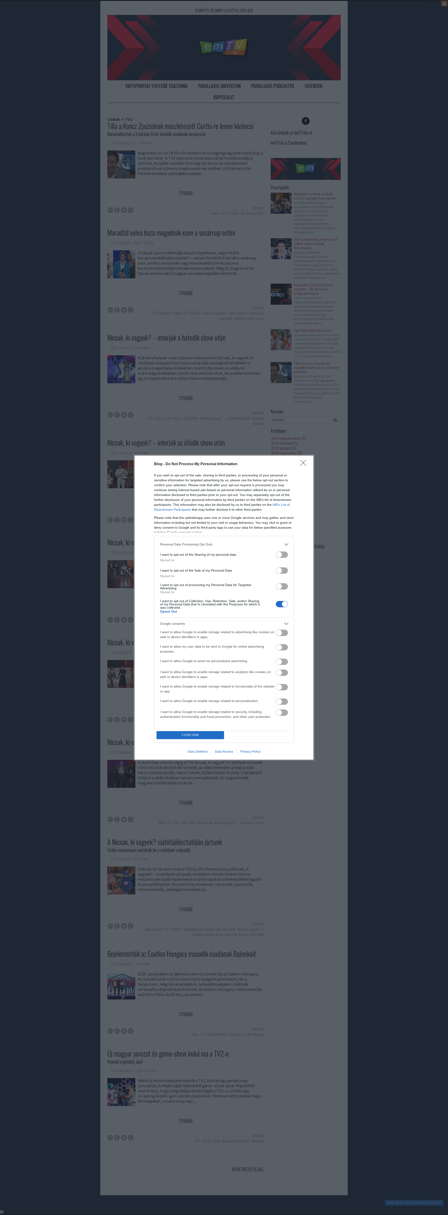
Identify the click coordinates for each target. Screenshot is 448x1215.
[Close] (304, 464)
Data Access (224, 751)
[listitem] (224, 544)
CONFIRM (190, 735)
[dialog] (224, 607)
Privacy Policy (250, 751)
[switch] (282, 555)
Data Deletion (198, 751)
